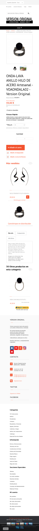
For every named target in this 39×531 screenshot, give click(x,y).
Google (20, 348)
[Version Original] (19, 18)
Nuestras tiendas (14, 479)
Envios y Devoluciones (15, 444)
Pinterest (16, 348)
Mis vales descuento (15, 501)
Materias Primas (14, 489)
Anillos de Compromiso (16, 431)
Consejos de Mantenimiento (17, 486)
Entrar (30, 6)
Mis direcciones (14, 504)
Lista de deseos (18, 6)
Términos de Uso (14, 446)
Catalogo (12, 434)
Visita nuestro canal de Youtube (12, 352)
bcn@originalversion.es (20, 376)
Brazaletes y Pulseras (15, 424)
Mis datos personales (15, 506)
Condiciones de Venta (15, 449)
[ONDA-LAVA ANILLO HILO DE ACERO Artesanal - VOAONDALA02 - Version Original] (19, 35)
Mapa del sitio (13, 464)
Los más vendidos (14, 476)
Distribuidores (13, 484)
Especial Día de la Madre (16, 436)
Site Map (11, 518)
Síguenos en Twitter (15, 393)
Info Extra (11, 238)
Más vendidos (13, 163)
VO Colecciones (14, 414)
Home (8, 30)
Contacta (27, 518)
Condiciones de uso (19, 518)
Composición (21, 233)
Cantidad (19, 134)
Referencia (9, 105)
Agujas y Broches (14, 426)
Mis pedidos (13, 496)
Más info (10, 233)
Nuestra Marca (13, 454)
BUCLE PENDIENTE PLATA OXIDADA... (20, 193)
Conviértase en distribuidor (19, 223)
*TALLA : (9, 125)
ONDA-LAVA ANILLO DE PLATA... (18, 299)
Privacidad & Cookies (30, 526)
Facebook (12, 348)
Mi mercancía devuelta (16, 499)
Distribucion (13, 459)
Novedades (13, 474)
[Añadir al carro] (27, 197)
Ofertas (12, 471)
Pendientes (13, 419)
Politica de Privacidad (15, 451)
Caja (25, 6)
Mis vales (12, 509)
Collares (12, 421)
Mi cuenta (8, 6)
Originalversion (18, 381)
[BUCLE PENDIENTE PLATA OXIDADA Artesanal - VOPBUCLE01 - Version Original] (19, 166)
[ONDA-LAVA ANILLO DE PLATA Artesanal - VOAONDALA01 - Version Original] (19, 272)
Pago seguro (13, 456)
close (5, 528)
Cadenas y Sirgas (14, 429)
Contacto (12, 481)
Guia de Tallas (13, 461)
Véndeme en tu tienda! (19, 200)
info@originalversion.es (20, 375)
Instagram (24, 348)
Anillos (13, 30)
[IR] (28, 13)
